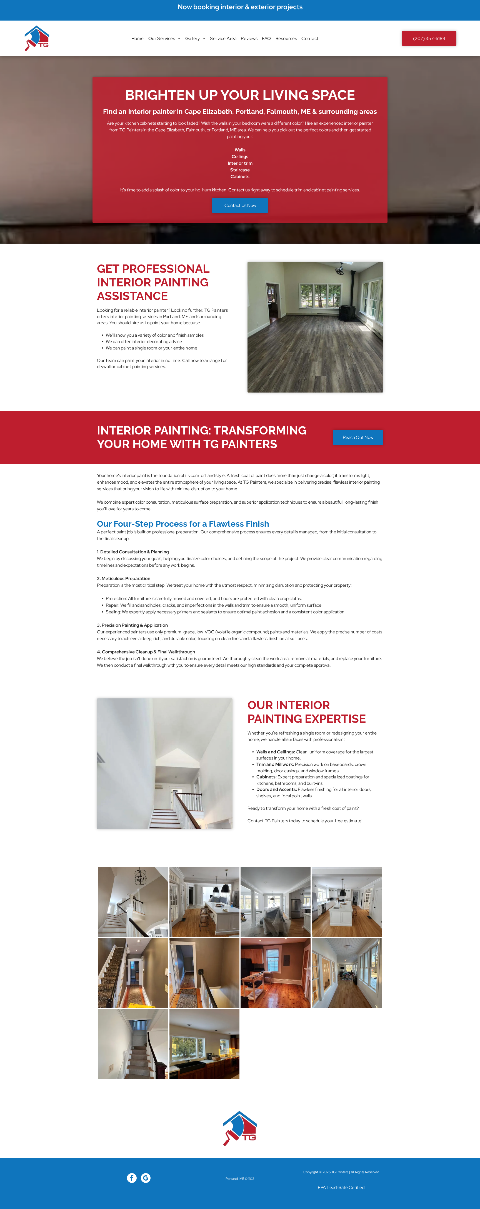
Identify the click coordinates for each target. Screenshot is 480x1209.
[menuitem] (137, 38)
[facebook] (132, 1178)
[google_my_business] (146, 1178)
